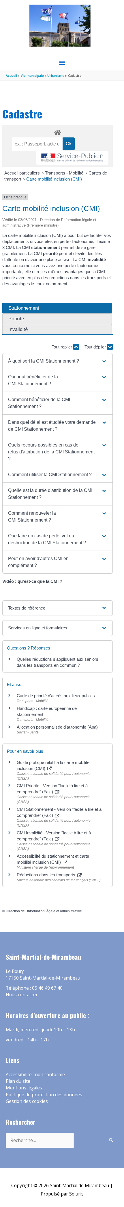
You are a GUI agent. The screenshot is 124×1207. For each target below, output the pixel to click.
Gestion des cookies (27, 1101)
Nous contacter (22, 994)
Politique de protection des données (44, 1094)
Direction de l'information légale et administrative (44, 911)
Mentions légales (24, 1088)
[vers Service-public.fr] (72, 158)
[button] (57, 361)
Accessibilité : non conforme (35, 1074)
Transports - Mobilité (64, 172)
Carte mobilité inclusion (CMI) (54, 179)
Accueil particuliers (22, 172)
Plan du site (18, 1081)
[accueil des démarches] (57, 131)
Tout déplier (95, 346)
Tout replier (62, 346)
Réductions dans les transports (46, 874)
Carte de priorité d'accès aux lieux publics (56, 695)
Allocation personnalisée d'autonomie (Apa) (57, 727)
